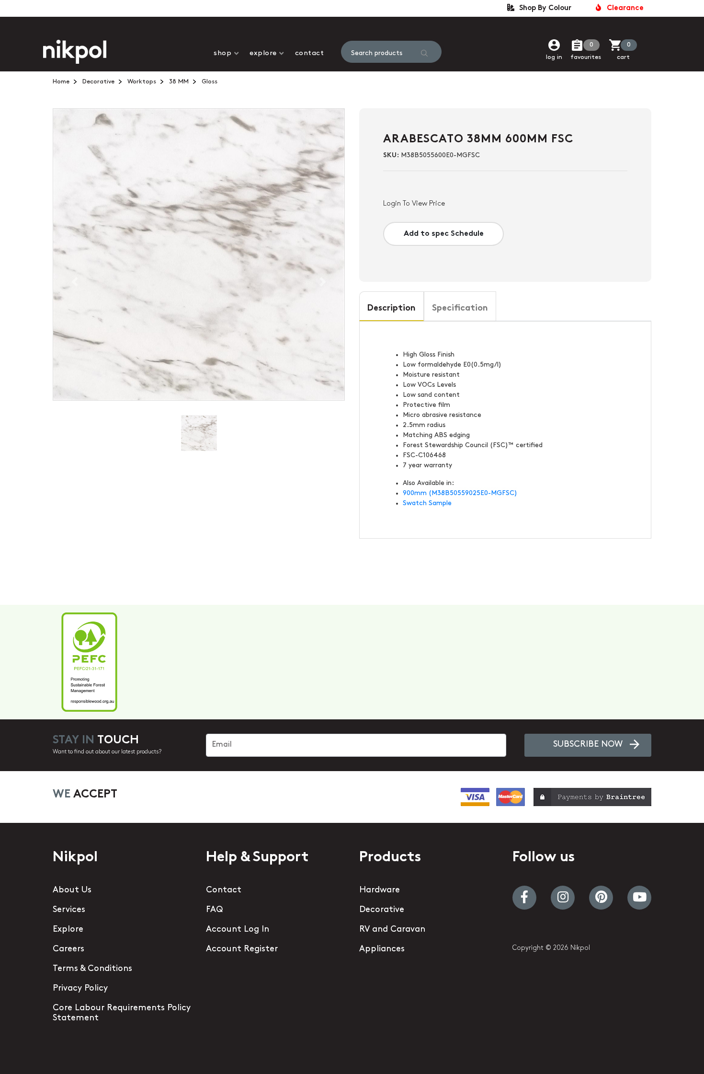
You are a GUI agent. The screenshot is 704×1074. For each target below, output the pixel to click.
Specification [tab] (460, 308)
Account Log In (237, 929)
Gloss (209, 82)
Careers (68, 949)
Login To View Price (414, 204)
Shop (222, 53)
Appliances (382, 949)
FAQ (214, 910)
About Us (72, 890)
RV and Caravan (392, 929)
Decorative (98, 82)
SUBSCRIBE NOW (588, 744)
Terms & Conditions (92, 969)
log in (554, 57)
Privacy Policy (80, 988)
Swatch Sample (427, 503)
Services (69, 910)
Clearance (623, 8)
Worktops (141, 82)
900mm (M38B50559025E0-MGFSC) (460, 493)
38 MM (179, 82)
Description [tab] (391, 308)
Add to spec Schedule (444, 234)
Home (61, 82)
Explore (263, 53)
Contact (309, 53)
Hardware (379, 890)
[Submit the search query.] (424, 53)
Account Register (242, 949)
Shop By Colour (543, 8)
